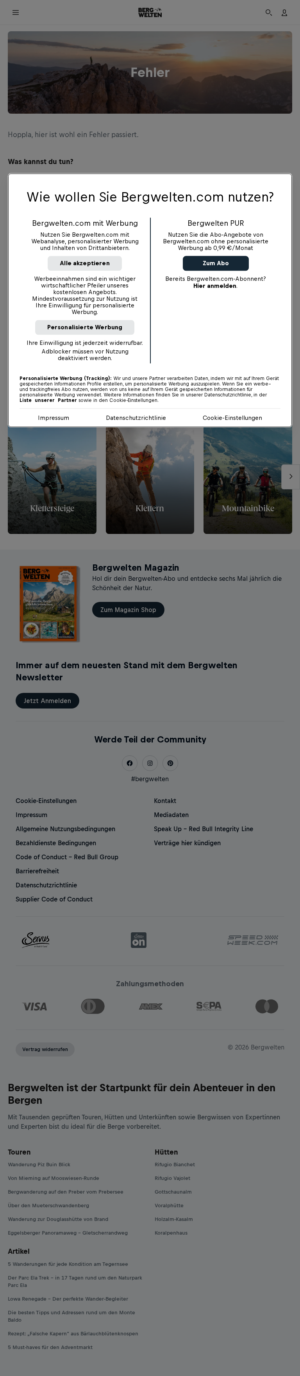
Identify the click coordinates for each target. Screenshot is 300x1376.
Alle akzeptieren (85, 263)
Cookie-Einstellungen (232, 418)
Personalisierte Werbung (85, 327)
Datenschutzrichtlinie (136, 418)
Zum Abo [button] (216, 263)
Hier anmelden (214, 286)
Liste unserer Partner (48, 400)
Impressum (53, 418)
